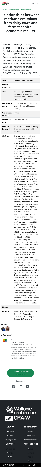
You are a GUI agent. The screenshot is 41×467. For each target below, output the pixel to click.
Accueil (4, 10)
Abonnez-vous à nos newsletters (21, 372)
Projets (30, 432)
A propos (10, 436)
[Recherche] (33, 3)
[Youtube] (27, 386)
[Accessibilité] (28, 465)
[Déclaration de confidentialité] (18, 465)
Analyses (10, 453)
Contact (30, 449)
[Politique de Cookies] (23, 465)
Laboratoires (10, 449)
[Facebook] (13, 386)
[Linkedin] (20, 386)
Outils (10, 457)
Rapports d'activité (30, 440)
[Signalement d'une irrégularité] (33, 465)
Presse (30, 457)
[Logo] (20, 413)
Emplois (31, 461)
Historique (10, 432)
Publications (14, 10)
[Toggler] (37, 3)
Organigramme (10, 440)
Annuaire (31, 453)
